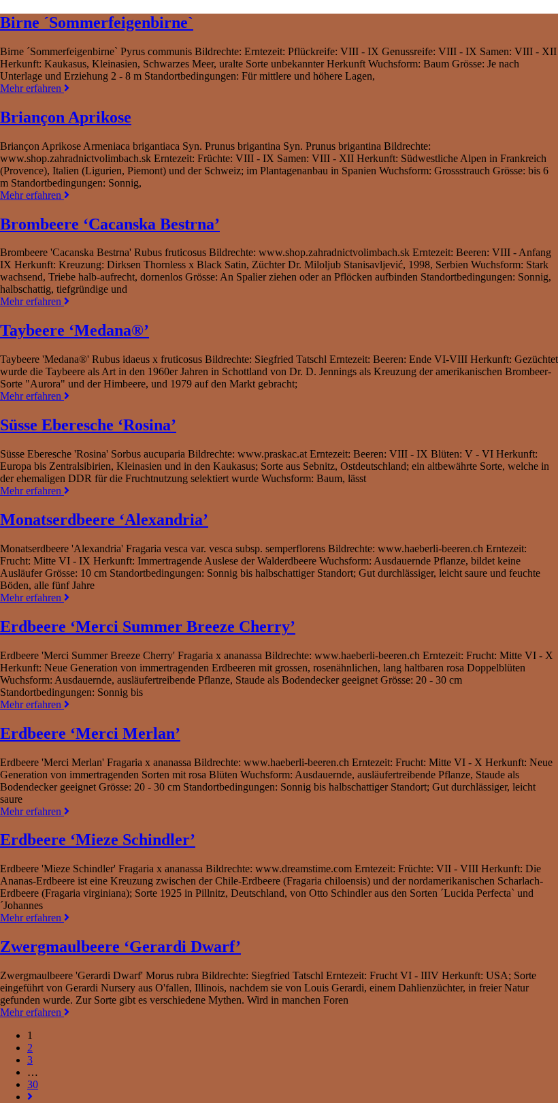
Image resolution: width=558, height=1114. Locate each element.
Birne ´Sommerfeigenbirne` (96, 22)
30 (32, 1084)
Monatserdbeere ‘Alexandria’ (104, 519)
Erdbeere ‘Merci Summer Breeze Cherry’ (147, 626)
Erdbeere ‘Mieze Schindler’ (97, 839)
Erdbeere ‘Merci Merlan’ (90, 733)
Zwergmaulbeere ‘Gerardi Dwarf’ (120, 946)
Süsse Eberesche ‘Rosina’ (88, 425)
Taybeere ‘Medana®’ (74, 330)
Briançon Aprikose (65, 117)
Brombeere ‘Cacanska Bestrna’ (110, 224)
